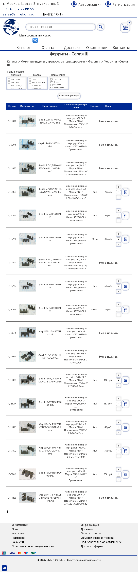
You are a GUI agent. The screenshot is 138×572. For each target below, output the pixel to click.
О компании (97, 48)
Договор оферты (92, 546)
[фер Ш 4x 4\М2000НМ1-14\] (27, 145)
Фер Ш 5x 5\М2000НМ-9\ (50, 215)
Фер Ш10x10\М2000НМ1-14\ (50, 333)
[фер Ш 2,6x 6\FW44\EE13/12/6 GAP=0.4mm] (27, 121)
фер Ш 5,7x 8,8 (16, 89)
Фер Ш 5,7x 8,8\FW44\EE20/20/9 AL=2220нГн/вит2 (50, 192)
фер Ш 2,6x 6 (15, 79)
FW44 (34, 79)
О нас (15, 529)
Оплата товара (91, 533)
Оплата (48, 48)
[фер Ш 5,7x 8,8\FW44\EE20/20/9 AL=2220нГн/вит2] (27, 192)
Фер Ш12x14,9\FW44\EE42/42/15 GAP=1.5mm (50, 380)
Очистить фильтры (69, 95)
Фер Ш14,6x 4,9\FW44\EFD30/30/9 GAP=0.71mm (50, 451)
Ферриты (94, 61)
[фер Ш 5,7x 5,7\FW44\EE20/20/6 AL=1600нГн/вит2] (27, 168)
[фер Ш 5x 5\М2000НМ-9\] (27, 216)
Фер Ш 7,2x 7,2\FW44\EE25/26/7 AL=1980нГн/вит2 (50, 262)
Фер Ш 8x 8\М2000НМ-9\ (50, 310)
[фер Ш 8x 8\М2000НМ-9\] (27, 310)
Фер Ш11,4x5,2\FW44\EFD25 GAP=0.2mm (50, 357)
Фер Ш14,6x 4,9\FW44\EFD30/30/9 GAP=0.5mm (50, 427)
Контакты (121, 48)
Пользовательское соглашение (101, 542)
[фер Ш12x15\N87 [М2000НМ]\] (27, 404)
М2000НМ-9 (37, 86)
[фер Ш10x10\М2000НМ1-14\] (27, 333)
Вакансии (18, 542)
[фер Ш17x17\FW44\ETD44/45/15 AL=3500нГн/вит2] (27, 498)
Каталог (23, 48)
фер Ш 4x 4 (15, 83)
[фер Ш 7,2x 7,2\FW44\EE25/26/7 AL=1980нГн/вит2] (27, 263)
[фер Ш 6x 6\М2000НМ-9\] (27, 239)
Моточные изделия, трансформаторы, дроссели (53, 61)
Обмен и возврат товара (97, 538)
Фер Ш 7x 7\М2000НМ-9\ (50, 286)
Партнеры (18, 538)
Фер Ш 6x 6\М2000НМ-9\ (50, 239)
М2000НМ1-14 (38, 89)
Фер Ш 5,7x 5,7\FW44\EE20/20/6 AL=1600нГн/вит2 (50, 168)
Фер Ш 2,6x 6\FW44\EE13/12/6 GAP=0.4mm (50, 121)
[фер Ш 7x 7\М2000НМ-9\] (27, 286)
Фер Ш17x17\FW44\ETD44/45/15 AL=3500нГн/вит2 (50, 498)
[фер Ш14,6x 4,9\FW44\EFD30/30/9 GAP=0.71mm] (27, 451)
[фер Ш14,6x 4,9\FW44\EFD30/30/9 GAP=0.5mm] (27, 427)
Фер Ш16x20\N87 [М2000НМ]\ (50, 474)
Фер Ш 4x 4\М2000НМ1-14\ (50, 145)
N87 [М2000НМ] (38, 83)
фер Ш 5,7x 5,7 (16, 86)
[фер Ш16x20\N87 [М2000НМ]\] (27, 474)
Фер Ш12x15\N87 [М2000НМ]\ (50, 404)
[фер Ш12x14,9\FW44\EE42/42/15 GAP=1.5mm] (27, 380)
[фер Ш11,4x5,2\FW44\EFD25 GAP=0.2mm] (27, 357)
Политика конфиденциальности (33, 546)
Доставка (72, 48)
